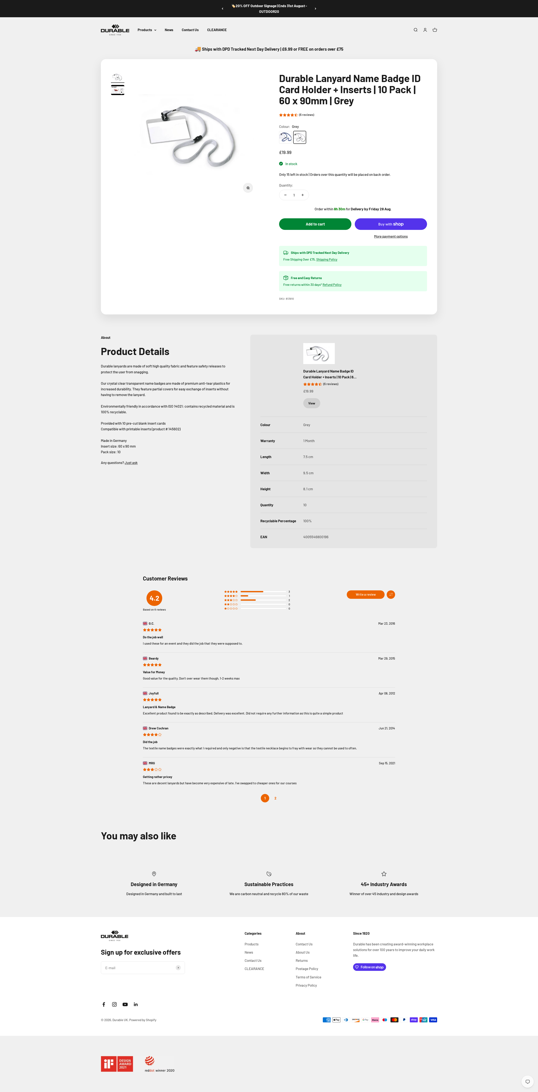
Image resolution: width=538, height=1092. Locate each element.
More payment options (391, 236)
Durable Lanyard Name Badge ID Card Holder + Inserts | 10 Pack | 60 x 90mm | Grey (329, 374)
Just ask (131, 462)
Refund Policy (332, 284)
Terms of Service (308, 977)
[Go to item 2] (117, 90)
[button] (391, 594)
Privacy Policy (306, 985)
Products (145, 30)
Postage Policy (307, 968)
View (311, 403)
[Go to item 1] (117, 78)
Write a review (366, 594)
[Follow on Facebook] (104, 1004)
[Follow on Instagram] (114, 1004)
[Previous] (222, 8)
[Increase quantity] (303, 195)
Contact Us (190, 30)
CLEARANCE (217, 30)
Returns (302, 960)
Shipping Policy (326, 259)
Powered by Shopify (142, 1020)
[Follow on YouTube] (125, 1004)
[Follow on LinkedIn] (136, 1004)
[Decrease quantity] (285, 195)
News (169, 30)
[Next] (315, 8)
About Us (303, 952)
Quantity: (286, 185)
